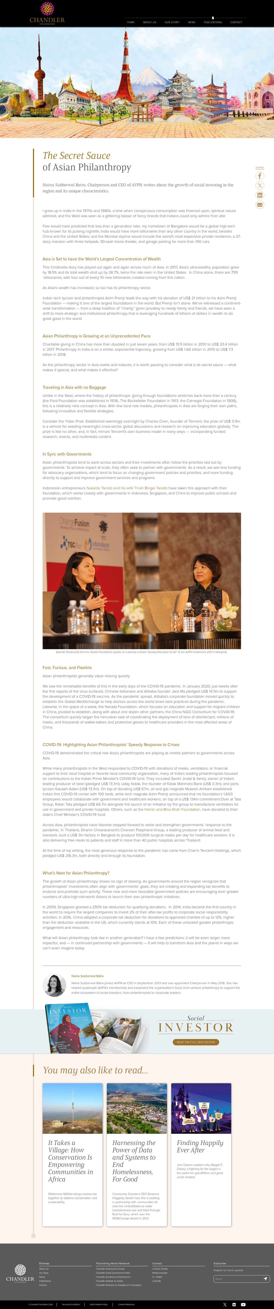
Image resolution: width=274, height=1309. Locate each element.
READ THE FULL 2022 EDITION (196, 1042)
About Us (149, 22)
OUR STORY (172, 22)
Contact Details (160, 1268)
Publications (213, 22)
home (131, 22)
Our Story (43, 1272)
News (191, 22)
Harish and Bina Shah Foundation (172, 809)
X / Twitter (157, 1276)
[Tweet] (260, 176)
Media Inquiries (159, 1272)
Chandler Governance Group (110, 1268)
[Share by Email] (260, 204)
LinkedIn (156, 1280)
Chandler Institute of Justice (109, 1280)
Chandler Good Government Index (113, 1272)
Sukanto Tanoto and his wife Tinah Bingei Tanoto (127, 487)
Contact (236, 22)
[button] (150, 22)
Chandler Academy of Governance (113, 1276)
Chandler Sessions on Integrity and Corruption (118, 1285)
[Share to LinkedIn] (260, 195)
